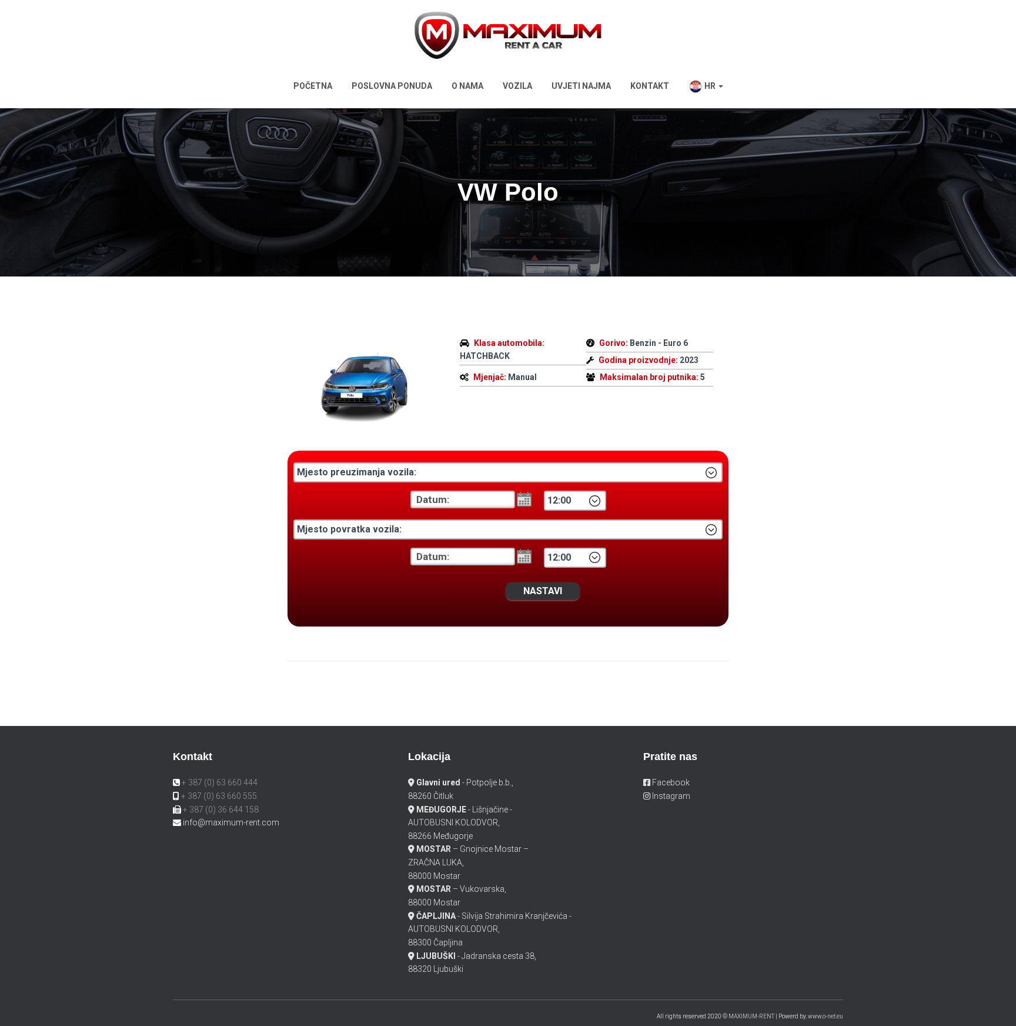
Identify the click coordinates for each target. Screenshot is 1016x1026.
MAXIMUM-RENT (751, 1016)
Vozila (517, 86)
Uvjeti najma (581, 86)
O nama (467, 86)
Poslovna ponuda (392, 86)
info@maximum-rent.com (231, 822)
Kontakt (649, 86)
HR (710, 86)
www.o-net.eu (825, 1016)
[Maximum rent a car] (508, 34)
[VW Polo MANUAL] (365, 383)
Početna (312, 86)
